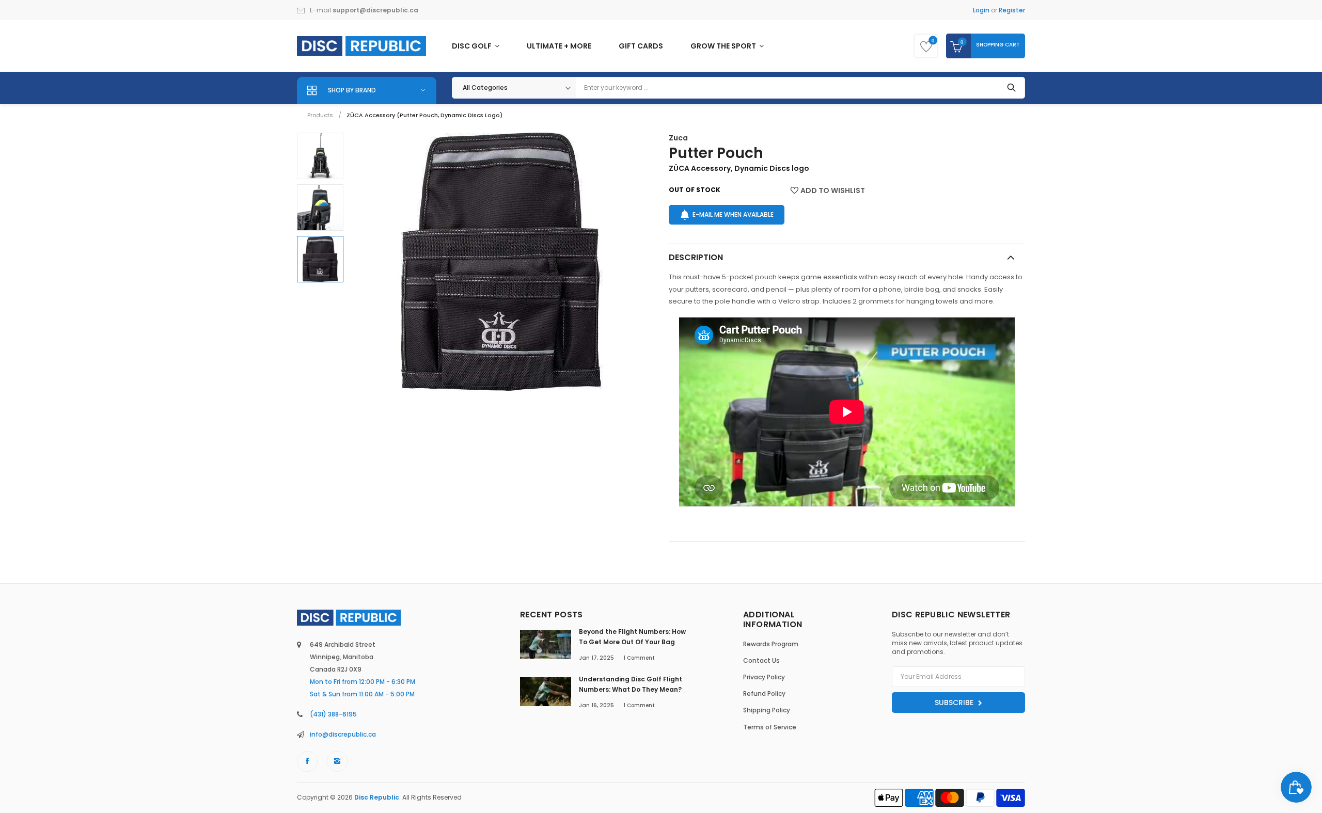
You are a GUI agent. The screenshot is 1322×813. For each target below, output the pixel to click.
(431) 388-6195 (333, 714)
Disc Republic (376, 797)
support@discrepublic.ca (375, 10)
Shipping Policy (766, 710)
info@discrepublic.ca (343, 734)
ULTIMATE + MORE (559, 46)
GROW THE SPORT (724, 46)
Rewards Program (770, 644)
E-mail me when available (733, 214)
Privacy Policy (764, 677)
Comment (639, 658)
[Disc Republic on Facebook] (307, 761)
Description (696, 257)
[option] (320, 156)
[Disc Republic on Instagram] (337, 761)
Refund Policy (764, 693)
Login (981, 10)
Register (1012, 10)
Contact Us (761, 660)
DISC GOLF (472, 46)
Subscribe (955, 702)
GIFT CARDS (641, 46)
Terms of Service (769, 727)
